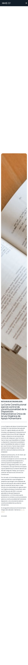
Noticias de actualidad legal (12, 401)
